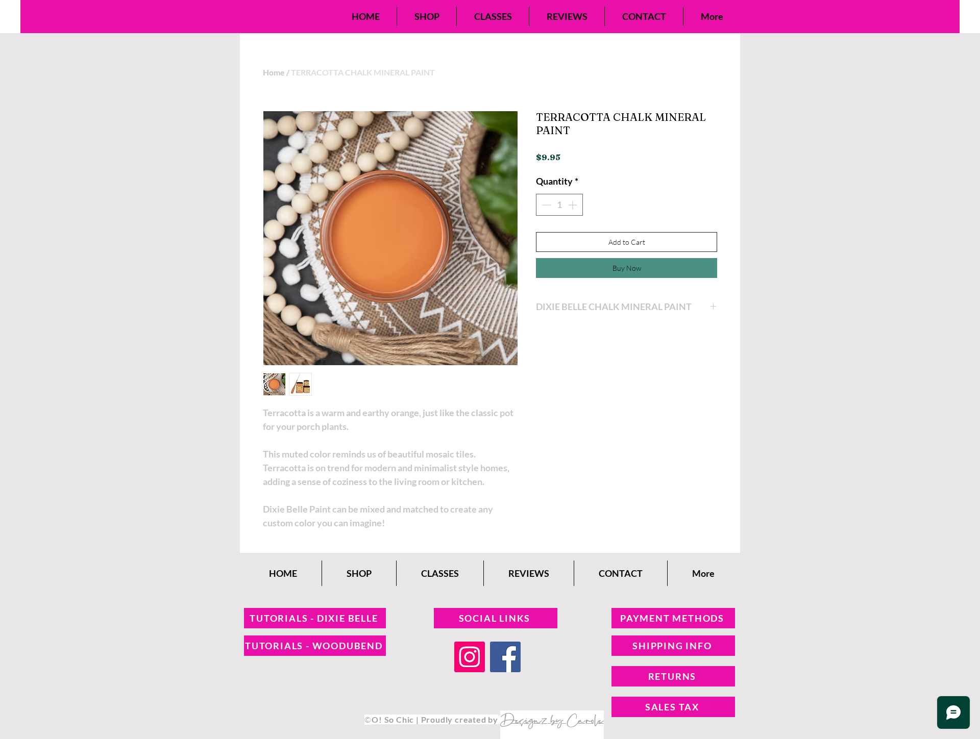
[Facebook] (505, 657)
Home (274, 72)
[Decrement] (545, 204)
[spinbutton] (559, 204)
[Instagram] (469, 657)
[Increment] (573, 204)
